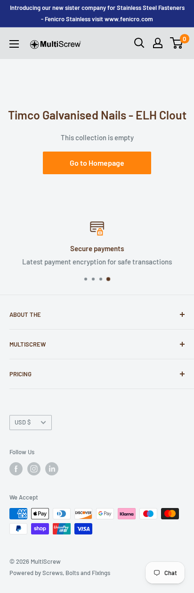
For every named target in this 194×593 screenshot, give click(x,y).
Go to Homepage (97, 162)
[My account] (157, 43)
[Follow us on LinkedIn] (51, 468)
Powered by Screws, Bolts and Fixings (59, 572)
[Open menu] (14, 44)
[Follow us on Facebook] (16, 468)
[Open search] (139, 43)
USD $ (23, 422)
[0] (177, 43)
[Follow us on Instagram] (33, 468)
